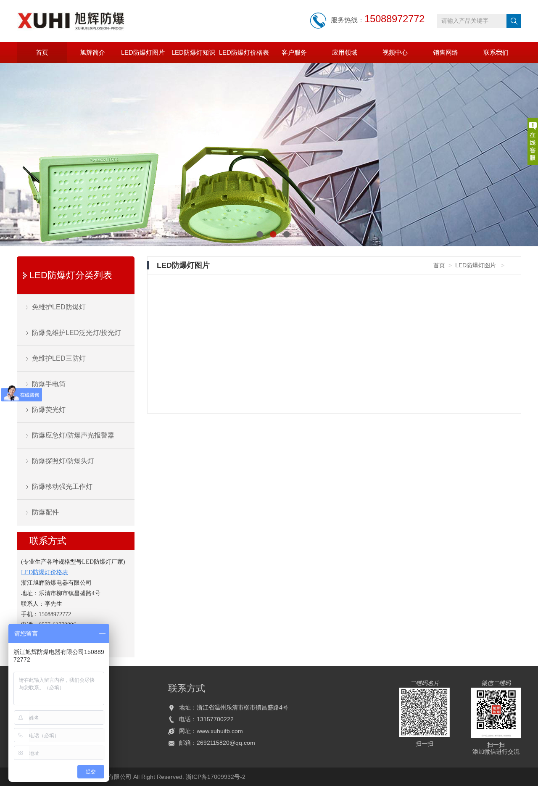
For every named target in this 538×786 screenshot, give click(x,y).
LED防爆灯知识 (193, 52)
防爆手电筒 (49, 384)
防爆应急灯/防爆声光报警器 (73, 435)
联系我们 (496, 52)
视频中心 (395, 52)
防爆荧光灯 (49, 409)
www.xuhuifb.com (220, 731)
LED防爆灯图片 (143, 52)
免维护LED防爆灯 (59, 307)
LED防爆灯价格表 (244, 52)
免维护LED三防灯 (59, 358)
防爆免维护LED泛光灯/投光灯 (76, 332)
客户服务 (294, 52)
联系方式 (47, 540)
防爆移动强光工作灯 (62, 486)
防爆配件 (45, 512)
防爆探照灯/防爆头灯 (63, 460)
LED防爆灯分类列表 (70, 275)
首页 (42, 52)
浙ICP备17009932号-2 (215, 776)
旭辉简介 (92, 52)
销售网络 (445, 52)
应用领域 (344, 52)
